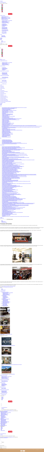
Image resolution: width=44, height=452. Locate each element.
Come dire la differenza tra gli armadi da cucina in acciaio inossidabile (9, 172)
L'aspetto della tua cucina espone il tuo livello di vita (7, 188)
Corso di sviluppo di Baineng (5, 201)
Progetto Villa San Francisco (3, 93)
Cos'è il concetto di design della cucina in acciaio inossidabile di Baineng (9, 193)
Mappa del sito (1, 411)
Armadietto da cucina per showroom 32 (6, 134)
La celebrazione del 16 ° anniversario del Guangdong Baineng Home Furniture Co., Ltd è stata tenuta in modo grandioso (14, 176)
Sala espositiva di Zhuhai (2, 102)
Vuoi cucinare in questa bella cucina (5, 117)
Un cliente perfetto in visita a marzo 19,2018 (6, 211)
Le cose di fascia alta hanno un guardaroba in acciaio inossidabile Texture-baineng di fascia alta (11, 118)
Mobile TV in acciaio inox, (4, 303)
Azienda (1, 34)
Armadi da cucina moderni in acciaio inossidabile (7, 20)
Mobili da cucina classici (5, 293)
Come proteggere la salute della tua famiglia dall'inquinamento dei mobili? (9, 200)
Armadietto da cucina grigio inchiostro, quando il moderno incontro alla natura (10, 180)
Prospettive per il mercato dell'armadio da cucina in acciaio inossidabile (9, 170)
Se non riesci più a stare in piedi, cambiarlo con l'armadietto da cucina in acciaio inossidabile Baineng (12, 199)
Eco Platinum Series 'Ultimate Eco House (6, 150)
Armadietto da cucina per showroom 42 (6, 135)
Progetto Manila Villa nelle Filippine (4, 91)
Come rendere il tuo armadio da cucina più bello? (7, 162)
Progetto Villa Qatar (2, 90)
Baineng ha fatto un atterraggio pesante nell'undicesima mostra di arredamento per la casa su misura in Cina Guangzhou (14, 175)
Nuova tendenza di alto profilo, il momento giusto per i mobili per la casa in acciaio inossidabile (11, 159)
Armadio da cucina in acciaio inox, (5, 121)
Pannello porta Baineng (4, 136)
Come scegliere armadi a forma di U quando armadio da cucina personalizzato (10, 169)
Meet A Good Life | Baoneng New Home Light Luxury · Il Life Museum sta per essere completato (12, 168)
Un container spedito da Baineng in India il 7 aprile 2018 (8, 210)
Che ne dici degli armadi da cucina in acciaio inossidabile (8, 187)
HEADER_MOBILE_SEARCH (10, 219)
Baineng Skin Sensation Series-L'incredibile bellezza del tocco (8, 151)
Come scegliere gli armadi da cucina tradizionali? (7, 140)
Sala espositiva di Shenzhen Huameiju (4, 100)
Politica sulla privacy (5, 411)
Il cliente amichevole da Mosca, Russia (6, 215)
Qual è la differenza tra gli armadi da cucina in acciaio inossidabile (8, 209)
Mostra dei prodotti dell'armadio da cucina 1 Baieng (7, 213)
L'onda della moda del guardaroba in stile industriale (7, 141)
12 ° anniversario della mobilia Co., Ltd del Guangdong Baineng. (8, 204)
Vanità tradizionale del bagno (5, 74)
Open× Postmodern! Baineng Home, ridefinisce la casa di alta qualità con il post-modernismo (11, 142)
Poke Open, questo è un (4, 156)
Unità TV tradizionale (4, 32)
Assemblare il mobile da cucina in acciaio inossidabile (7, 111)
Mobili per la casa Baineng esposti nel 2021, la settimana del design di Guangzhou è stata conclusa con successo (13, 147)
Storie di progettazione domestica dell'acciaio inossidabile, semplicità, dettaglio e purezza (11, 177)
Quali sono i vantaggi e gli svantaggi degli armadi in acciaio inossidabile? (9, 173)
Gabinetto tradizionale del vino (5, 30)
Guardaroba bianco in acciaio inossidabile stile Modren (7, 124)
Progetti (1, 89)
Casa (2, 220)
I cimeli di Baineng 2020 (4, 182)
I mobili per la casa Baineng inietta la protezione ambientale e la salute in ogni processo (11, 178)
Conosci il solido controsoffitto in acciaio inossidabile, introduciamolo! (9, 110)
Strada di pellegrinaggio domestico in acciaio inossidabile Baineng (8, 154)
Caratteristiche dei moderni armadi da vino (6, 139)
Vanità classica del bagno (4, 391)
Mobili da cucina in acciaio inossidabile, (6, 195)
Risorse (1, 39)
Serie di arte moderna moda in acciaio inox (6, 132)
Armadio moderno (4, 67)
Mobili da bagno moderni (4, 27)
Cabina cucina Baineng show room (5, 133)
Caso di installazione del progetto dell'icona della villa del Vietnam (9, 127)
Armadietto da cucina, (4, 33)
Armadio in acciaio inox (2, 15)
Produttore (1, 38)
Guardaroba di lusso (4, 25)
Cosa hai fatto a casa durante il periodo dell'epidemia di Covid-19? (9, 163)
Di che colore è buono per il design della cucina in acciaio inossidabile (9, 185)
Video (2, 40)
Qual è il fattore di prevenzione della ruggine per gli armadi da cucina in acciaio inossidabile (11, 171)
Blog (2, 41)
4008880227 (3, 408)
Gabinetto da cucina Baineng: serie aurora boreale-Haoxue (8, 160)
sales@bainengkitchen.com (3, 2)
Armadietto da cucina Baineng (5, 115)
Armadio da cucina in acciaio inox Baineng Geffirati (7, 114)
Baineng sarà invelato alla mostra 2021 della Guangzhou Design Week (9, 148)
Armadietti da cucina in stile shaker (5, 378)
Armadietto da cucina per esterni (5, 19)
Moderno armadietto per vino (6, 302)
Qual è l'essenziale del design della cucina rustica (7, 190)
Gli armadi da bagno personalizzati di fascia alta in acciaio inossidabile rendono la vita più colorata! (12, 364)
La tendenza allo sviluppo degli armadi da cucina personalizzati (8, 189)
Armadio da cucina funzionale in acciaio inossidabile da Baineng (8, 129)
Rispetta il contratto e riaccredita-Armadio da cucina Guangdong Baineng (9, 197)
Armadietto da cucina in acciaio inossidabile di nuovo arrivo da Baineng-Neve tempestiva (11, 165)
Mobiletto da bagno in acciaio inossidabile (6, 17)
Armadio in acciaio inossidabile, (5, 122)
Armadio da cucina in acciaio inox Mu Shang (6, 179)
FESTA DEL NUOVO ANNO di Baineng (6, 214)
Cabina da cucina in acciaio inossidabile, (6, 109)
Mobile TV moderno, (4, 80)
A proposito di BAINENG (4, 128)
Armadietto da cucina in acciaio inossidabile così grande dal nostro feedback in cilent (10, 119)
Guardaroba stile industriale (5, 68)
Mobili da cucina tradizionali (6, 294)
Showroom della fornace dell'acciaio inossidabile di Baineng (8, 108)
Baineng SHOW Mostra (4, 153)
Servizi (2, 398)
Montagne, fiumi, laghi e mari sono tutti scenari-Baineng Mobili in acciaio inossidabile (11, 146)
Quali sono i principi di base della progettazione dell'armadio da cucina (9, 191)
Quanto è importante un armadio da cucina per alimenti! (7, 161)
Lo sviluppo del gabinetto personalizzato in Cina (7, 206)
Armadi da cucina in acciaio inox (5, 120)
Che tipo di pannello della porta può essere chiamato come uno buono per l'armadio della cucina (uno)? (12, 208)
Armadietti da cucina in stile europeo (6, 21)
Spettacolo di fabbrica (2, 88)
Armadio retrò (4, 298)
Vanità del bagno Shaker (4, 28)
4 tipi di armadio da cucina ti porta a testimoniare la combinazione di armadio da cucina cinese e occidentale (13, 202)
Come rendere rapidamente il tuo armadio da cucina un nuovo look (9, 196)
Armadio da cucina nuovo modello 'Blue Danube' (7, 184)
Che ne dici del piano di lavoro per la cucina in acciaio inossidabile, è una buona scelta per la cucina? (12, 186)
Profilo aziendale (3, 35)
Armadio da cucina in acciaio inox (5, 16)
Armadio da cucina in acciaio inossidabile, (6, 123)
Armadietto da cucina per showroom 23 (6, 130)
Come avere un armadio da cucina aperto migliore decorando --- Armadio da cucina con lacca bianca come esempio (14, 198)
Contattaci (1, 217)
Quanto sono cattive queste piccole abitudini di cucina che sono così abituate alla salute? (11, 152)
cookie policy (37, 449)
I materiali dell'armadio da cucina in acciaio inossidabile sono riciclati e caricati (10, 158)
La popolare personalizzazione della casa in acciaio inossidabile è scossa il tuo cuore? (10, 167)
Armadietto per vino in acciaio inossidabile (6, 18)
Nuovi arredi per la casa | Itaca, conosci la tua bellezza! (7, 164)
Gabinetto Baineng (4, 113)
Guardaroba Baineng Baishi (5, 112)
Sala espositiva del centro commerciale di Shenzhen (5, 101)
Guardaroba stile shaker (4, 24)
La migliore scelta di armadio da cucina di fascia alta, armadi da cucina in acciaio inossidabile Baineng (12, 212)
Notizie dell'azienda (4, 221)
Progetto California (2, 92)
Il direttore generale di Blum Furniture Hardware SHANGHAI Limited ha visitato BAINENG (11, 194)
